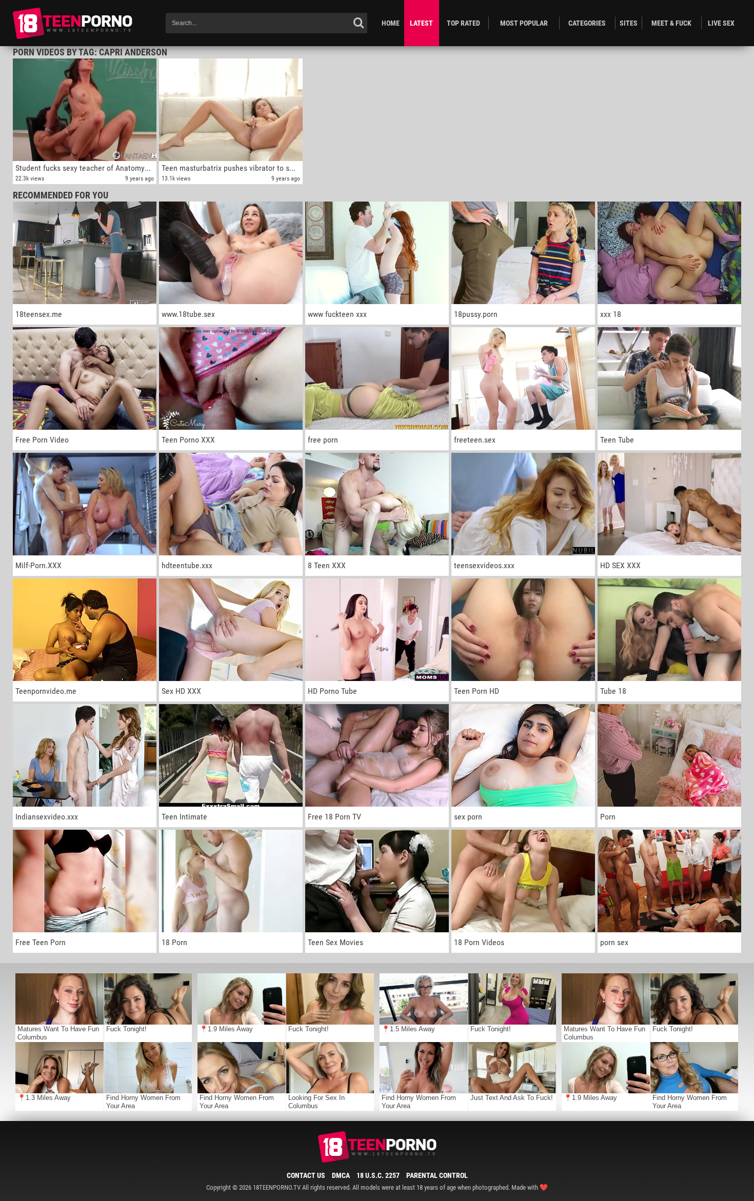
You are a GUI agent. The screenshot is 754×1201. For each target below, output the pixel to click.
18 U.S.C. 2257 (378, 1175)
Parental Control (437, 1175)
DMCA (341, 1175)
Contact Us (306, 1175)
